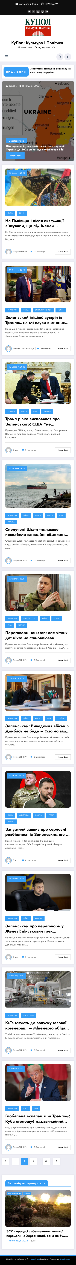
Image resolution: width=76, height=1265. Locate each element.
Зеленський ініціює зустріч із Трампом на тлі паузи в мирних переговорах (35, 320)
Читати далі (21, 155)
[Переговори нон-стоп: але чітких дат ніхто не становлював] (38, 592)
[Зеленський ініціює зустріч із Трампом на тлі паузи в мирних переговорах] (38, 283)
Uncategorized (22, 144)
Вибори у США (30, 619)
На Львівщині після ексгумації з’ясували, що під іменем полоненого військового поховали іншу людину (38, 223)
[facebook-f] (29, 11)
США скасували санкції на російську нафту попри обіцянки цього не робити (35, 70)
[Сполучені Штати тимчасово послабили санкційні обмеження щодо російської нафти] (38, 485)
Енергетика (29, 1015)
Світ (25, 1108)
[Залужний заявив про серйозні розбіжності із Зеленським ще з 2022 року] (38, 789)
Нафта (38, 515)
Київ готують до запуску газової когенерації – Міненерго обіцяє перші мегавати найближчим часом (36, 1025)
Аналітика (12, 310)
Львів (10, 213)
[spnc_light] (67, 56)
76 (46, 1161)
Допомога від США (43, 310)
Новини (11, 411)
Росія (60, 310)
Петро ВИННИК (20, 251)
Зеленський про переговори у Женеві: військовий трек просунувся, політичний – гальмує (34, 928)
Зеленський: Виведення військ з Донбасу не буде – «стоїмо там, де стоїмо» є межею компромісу (37, 728)
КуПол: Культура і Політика (37, 43)
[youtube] (46, 11)
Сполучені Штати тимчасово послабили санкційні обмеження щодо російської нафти (37, 532)
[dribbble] (38, 11)
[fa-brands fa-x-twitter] (33, 11)
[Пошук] (59, 57)
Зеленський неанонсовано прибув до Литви (41, 150)
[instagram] (42, 11)
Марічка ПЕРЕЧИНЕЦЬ (23, 348)
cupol (17, 86)
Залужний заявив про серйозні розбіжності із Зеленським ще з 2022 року (36, 832)
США (35, 411)
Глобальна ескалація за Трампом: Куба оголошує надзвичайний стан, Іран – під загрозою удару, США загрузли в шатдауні (37, 1118)
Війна (21, 213)
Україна (47, 411)
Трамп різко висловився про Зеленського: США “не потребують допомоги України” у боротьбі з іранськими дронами (37, 421)
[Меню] (6, 57)
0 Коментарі (39, 251)
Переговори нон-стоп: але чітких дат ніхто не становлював (36, 635)
